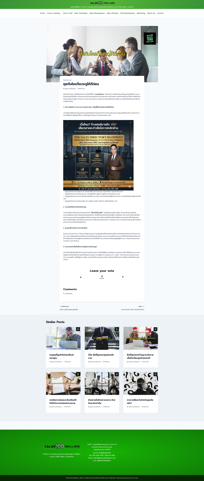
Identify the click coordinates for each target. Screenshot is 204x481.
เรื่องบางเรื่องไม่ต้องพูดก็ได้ (69, 308)
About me (151, 13)
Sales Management (97, 13)
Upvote (80, 277)
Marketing (141, 13)
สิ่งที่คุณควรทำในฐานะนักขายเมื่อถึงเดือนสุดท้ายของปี (140, 356)
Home (42, 13)
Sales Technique (80, 13)
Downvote (122, 277)
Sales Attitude (112, 13)
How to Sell (67, 13)
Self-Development (127, 13)
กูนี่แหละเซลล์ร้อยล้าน (70, 89)
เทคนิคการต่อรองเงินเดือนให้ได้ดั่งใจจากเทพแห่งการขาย (62, 401)
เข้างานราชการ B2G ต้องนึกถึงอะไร (133, 308)
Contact (160, 13)
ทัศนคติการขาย (67, 80)
